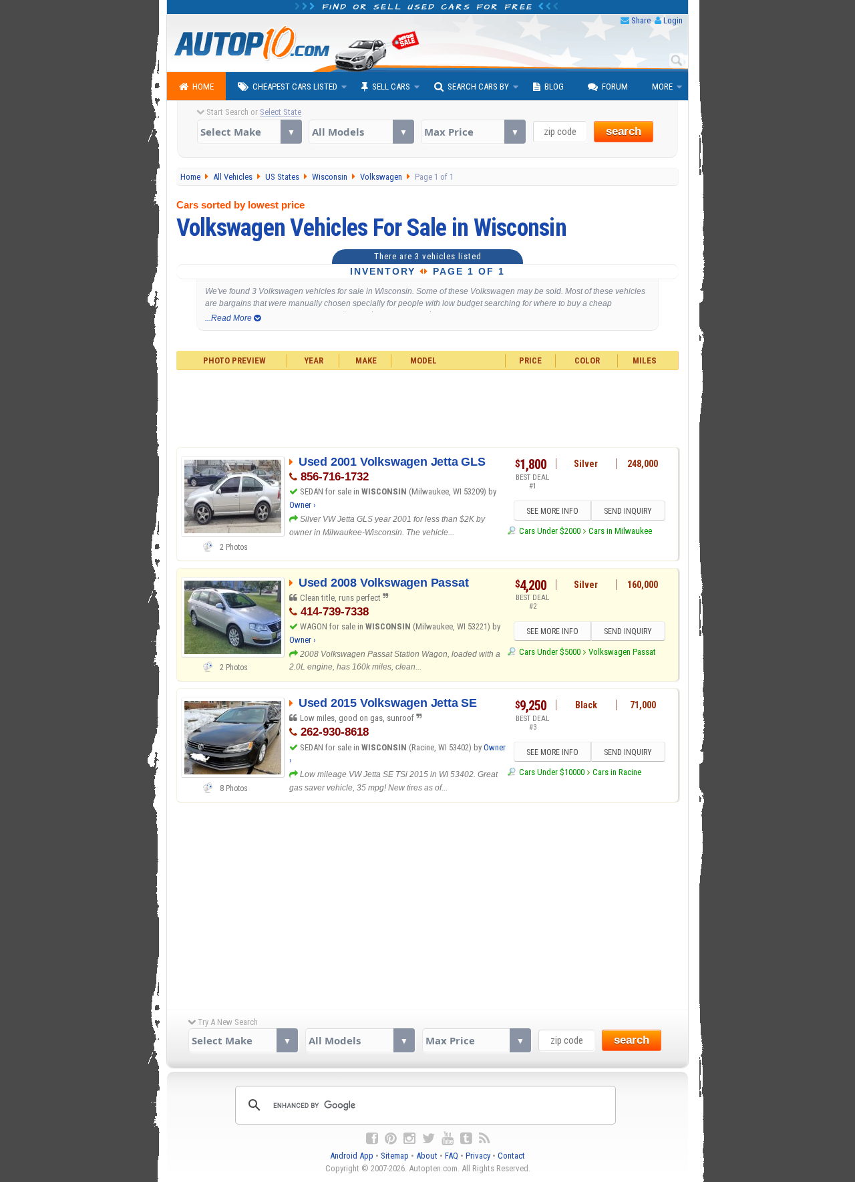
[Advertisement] (427, 407)
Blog (554, 87)
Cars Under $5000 (549, 652)
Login (673, 20)
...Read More (229, 318)
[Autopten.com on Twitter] (428, 1139)
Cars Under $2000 (549, 531)
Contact (511, 1156)
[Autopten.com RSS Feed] (484, 1139)
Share (641, 20)
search (623, 131)
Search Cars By (478, 87)
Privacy (478, 1156)
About (427, 1156)
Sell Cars (391, 87)
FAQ (451, 1156)
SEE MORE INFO (552, 511)
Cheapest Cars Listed (294, 87)
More (662, 87)
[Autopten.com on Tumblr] (466, 1139)
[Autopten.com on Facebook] (372, 1139)
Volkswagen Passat (622, 652)
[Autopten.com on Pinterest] (391, 1139)
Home (203, 87)
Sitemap (395, 1156)
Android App (351, 1156)
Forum (615, 87)
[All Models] (361, 132)
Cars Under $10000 (551, 772)
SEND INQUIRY (628, 511)
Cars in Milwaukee (620, 531)
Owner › (302, 505)
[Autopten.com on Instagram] (409, 1139)
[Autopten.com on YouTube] (448, 1139)
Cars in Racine (616, 772)
